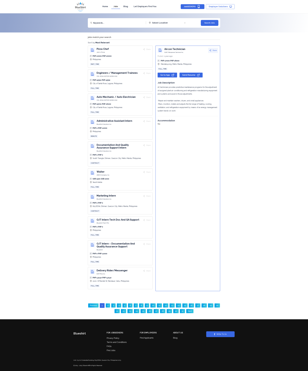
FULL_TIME (95, 88)
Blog (125, 6)
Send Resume (188, 75)
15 (185, 305)
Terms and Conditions (117, 342)
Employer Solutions (218, 6)
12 (166, 305)
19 (211, 305)
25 (143, 311)
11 (159, 305)
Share (214, 50)
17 (198, 305)
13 (172, 305)
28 (163, 311)
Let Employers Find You (145, 6)
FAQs (109, 346)
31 (182, 311)
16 (191, 305)
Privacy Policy (113, 338)
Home (105, 6)
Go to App (165, 75)
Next (190, 311)
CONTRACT (95, 163)
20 (217, 305)
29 (169, 311)
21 (117, 311)
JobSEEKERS (190, 6)
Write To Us (221, 334)
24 (137, 311)
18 (204, 305)
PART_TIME (95, 64)
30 (176, 311)
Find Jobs (111, 350)
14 (179, 305)
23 (130, 311)
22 (124, 311)
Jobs (115, 6)
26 (150, 311)
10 (153, 305)
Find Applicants (147, 338)
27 (156, 311)
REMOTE (94, 136)
